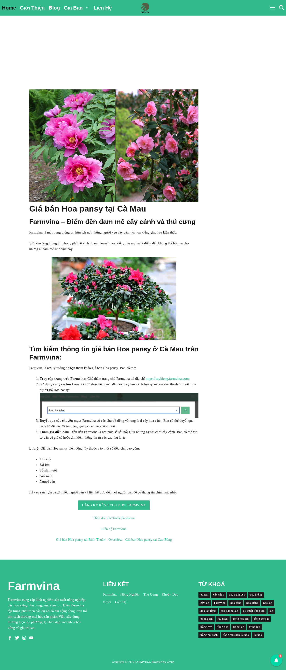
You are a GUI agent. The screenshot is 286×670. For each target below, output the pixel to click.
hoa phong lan (229, 610)
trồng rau (254, 626)
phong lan (206, 618)
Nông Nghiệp (129, 594)
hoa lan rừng (208, 610)
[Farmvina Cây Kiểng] (145, 8)
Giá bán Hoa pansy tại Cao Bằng (148, 539)
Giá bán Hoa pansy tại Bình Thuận (80, 539)
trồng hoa (222, 626)
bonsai (204, 594)
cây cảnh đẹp (237, 594)
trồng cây (206, 626)
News (107, 602)
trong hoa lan (240, 618)
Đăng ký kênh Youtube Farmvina (114, 505)
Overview (115, 539)
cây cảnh (218, 594)
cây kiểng (256, 594)
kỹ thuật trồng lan (254, 610)
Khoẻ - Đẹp (170, 594)
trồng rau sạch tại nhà (236, 634)
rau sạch (223, 618)
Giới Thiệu (32, 8)
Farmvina (110, 594)
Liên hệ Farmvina (113, 529)
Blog (54, 8)
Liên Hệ (103, 8)
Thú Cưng (150, 594)
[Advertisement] (143, 44)
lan (271, 610)
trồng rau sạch (209, 634)
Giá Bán (73, 8)
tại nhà (258, 634)
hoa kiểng (252, 602)
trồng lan (238, 626)
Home (9, 8)
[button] (281, 8)
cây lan (204, 602)
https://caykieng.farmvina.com (167, 378)
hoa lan (267, 602)
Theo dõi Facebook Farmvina (114, 518)
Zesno (170, 661)
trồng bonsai (261, 618)
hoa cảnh (235, 602)
